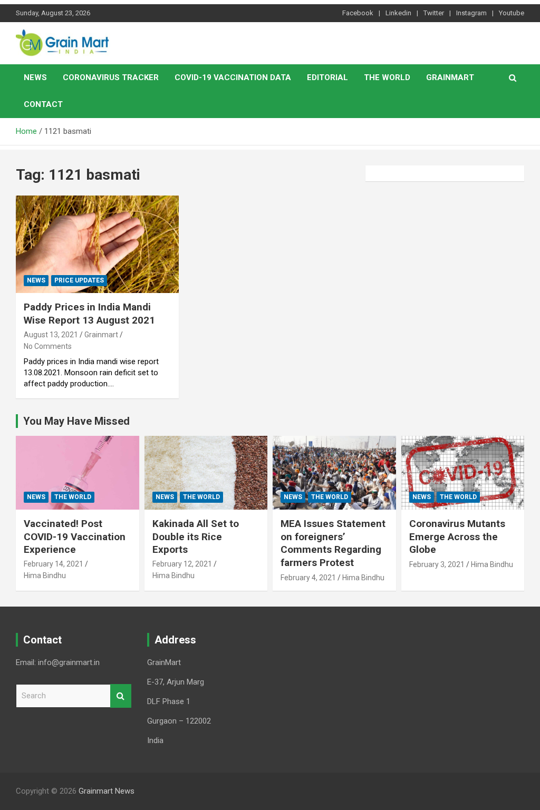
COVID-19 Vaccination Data (233, 77)
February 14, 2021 (53, 564)
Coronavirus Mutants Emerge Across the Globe (457, 536)
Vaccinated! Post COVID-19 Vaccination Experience (75, 536)
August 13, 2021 (51, 334)
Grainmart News (106, 791)
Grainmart (450, 77)
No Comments (48, 346)
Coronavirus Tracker (111, 77)
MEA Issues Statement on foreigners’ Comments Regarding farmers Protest (333, 543)
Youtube (511, 13)
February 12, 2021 (182, 564)
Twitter (433, 13)
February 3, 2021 (437, 564)
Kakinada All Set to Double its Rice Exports (195, 536)
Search (120, 696)
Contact (43, 104)
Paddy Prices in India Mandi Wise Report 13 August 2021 (89, 313)
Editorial (327, 77)
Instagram (471, 13)
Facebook (357, 13)
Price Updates (79, 280)
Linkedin (398, 13)
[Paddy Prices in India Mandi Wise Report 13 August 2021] (97, 244)
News (35, 77)
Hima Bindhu (45, 575)
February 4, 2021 (308, 577)
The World (387, 77)
